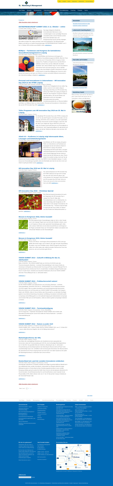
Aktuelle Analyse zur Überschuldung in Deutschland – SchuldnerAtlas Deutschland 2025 (64, 430)
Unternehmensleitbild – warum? (25, 406)
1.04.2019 (21, 140)
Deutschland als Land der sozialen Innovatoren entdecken (41, 361)
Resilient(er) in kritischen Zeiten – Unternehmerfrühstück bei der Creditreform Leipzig (63, 434)
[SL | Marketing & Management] (31, 4)
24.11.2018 (21, 192)
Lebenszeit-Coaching (41, 408)
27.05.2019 (21, 84)
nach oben (89, 395)
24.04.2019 (21, 114)
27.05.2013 (21, 283)
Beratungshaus (37, 10)
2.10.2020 (21, 28)
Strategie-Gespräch (41, 412)
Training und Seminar (42, 414)
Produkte (80, 10)
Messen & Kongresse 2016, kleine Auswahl (35, 217)
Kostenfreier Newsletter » (42, 459)
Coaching (73, 10)
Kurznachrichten (36, 310)
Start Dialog (22, 10)
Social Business (40, 362)
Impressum (74, 1)
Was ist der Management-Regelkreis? (26, 411)
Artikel (29, 84)
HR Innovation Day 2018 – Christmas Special (36, 191)
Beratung (33, 84)
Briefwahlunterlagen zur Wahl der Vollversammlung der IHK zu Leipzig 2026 (63, 425)
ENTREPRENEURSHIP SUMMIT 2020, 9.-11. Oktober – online (42, 27)
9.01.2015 (21, 240)
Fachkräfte (38, 84)
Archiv (86, 400)
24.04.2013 (21, 310)
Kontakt (64, 1)
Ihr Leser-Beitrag (89, 1)
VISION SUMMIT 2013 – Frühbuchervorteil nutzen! (38, 281)
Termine (34, 28)
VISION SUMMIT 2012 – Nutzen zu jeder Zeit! (36, 324)
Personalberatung (63, 10)
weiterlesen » (48, 45)
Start (60, 1)
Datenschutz (81, 1)
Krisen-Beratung (40, 419)
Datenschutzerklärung (83, 483)
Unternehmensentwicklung (50, 10)
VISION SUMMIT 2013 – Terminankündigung (36, 308)
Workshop (39, 417)
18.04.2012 (21, 362)
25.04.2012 (21, 325)
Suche (69, 1)
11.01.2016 (21, 218)
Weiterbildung (48, 310)
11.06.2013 (21, 261)
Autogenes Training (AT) (42, 406)
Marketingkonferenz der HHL (30, 338)
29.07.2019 (21, 54)
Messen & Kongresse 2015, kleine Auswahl (35, 238)
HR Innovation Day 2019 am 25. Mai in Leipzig (36, 168)
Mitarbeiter (35, 54)
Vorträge (39, 192)
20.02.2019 (21, 170)
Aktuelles (29, 10)
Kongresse (29, 28)
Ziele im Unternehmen (23, 421)
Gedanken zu (31, 325)
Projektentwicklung (41, 410)
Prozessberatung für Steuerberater (26, 416)
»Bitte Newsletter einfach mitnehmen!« (28, 22)
